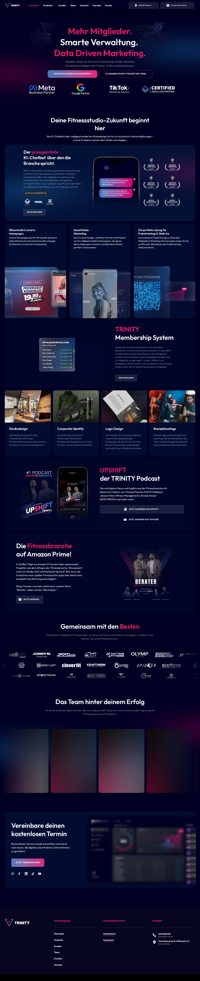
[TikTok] (34, 873)
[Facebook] (20, 873)
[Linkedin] (27, 873)
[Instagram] (13, 873)
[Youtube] (40, 873)
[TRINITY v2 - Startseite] (12, 5)
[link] (17, 923)
